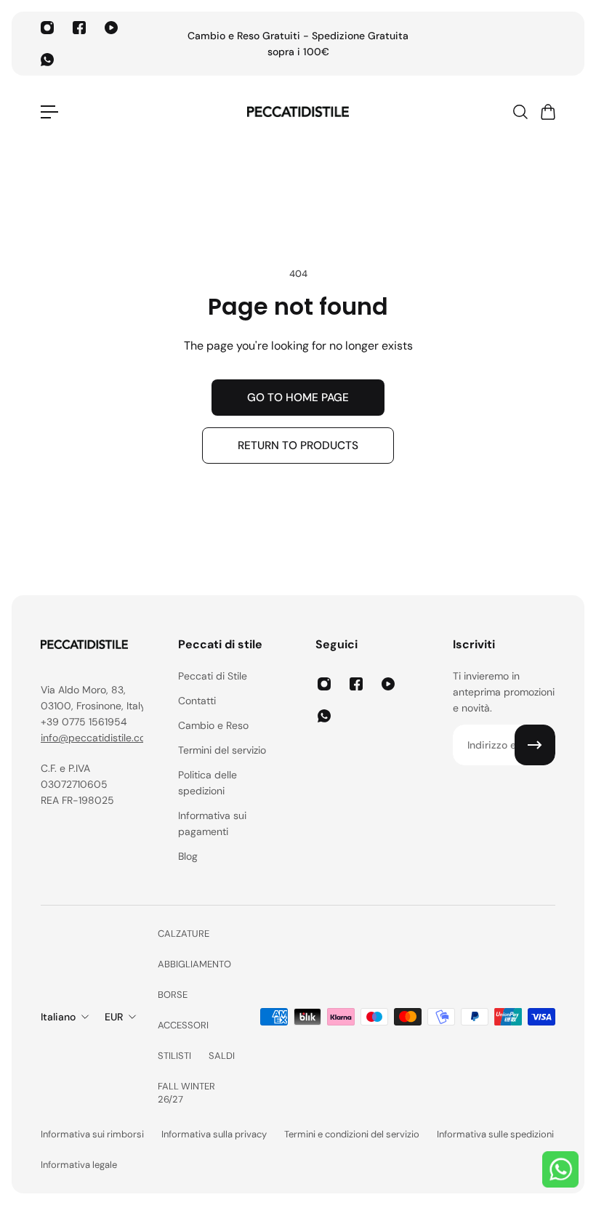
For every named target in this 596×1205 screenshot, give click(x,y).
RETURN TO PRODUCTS (298, 445)
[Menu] (49, 112)
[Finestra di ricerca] (519, 112)
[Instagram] (47, 28)
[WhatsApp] (47, 60)
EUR (114, 1016)
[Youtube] (111, 28)
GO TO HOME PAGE (298, 397)
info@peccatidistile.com (97, 737)
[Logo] (298, 112)
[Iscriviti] (535, 745)
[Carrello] (547, 112)
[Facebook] (79, 28)
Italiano (58, 1016)
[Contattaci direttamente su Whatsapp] (560, 1169)
